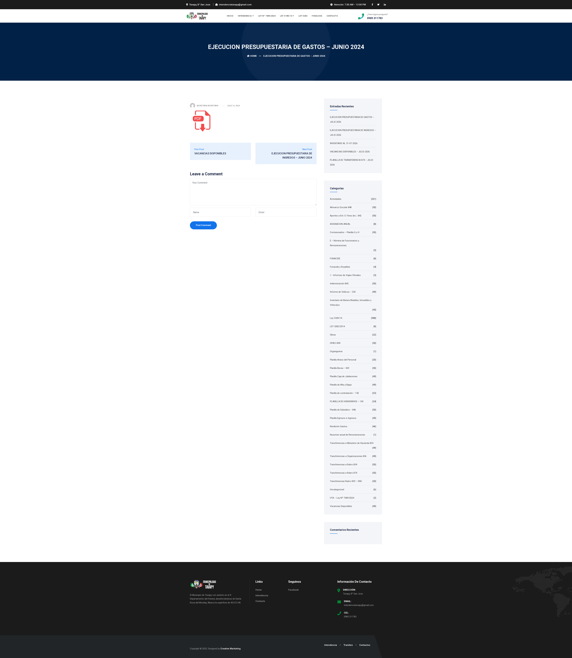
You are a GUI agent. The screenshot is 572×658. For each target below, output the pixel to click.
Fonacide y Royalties (340, 267)
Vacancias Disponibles (341, 506)
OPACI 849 (335, 343)
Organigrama (336, 351)
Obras (333, 334)
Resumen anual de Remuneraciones (347, 434)
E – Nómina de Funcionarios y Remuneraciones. (344, 243)
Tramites (348, 645)
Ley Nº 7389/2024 (266, 16)
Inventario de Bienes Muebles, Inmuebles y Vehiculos (350, 302)
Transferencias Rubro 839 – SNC (346, 481)
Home (253, 56)
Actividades (335, 199)
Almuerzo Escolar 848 (341, 207)
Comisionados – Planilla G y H (344, 232)
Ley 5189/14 (286, 16)
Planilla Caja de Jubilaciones (343, 376)
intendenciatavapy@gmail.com (359, 605)
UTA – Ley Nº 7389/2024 (342, 498)
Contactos (364, 645)
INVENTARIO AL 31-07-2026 (344, 143)
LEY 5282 (303, 16)
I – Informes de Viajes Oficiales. (345, 275)
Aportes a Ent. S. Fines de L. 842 (345, 215)
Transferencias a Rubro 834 (343, 464)
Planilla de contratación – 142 (344, 393)
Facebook (293, 589)
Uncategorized (337, 489)
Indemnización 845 (339, 283)
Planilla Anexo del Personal (343, 359)
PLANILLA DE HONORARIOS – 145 (346, 401)
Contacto (332, 16)
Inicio (230, 16)
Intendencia (245, 16)
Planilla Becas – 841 (339, 368)
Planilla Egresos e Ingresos (343, 418)
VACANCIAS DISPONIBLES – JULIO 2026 (350, 151)
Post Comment (203, 225)
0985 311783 (350, 616)
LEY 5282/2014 (337, 326)
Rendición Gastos (338, 426)
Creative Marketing (230, 648)
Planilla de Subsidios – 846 (343, 409)
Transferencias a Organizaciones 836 (348, 456)
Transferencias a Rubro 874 (343, 473)
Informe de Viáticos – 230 (343, 292)
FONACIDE (317, 16)
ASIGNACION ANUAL (340, 224)
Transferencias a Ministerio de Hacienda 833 (351, 443)
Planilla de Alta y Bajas (341, 384)
